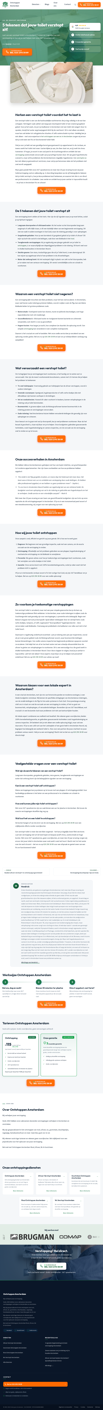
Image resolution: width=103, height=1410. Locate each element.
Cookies (83, 1407)
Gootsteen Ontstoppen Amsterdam (15, 1348)
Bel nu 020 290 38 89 (14, 1384)
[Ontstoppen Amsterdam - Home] (5, 4)
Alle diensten (7, 1362)
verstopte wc (82, 158)
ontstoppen (22, 245)
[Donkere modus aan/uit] (75, 5)
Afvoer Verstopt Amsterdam (12, 1343)
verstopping (19, 155)
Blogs (47, 4)
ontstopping (28, 329)
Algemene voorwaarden (65, 1407)
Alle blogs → (49, 1366)
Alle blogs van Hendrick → (30, 962)
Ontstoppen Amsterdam (15, 4)
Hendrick (8, 44)
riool (72, 238)
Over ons (55, 4)
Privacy (76, 1407)
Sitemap (97, 1407)
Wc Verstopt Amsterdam (16, 20)
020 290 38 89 (50, 336)
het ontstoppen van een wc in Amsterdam (56, 136)
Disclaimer (90, 1407)
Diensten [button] (35, 4)
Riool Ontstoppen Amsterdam (13, 1353)
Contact (67, 4)
